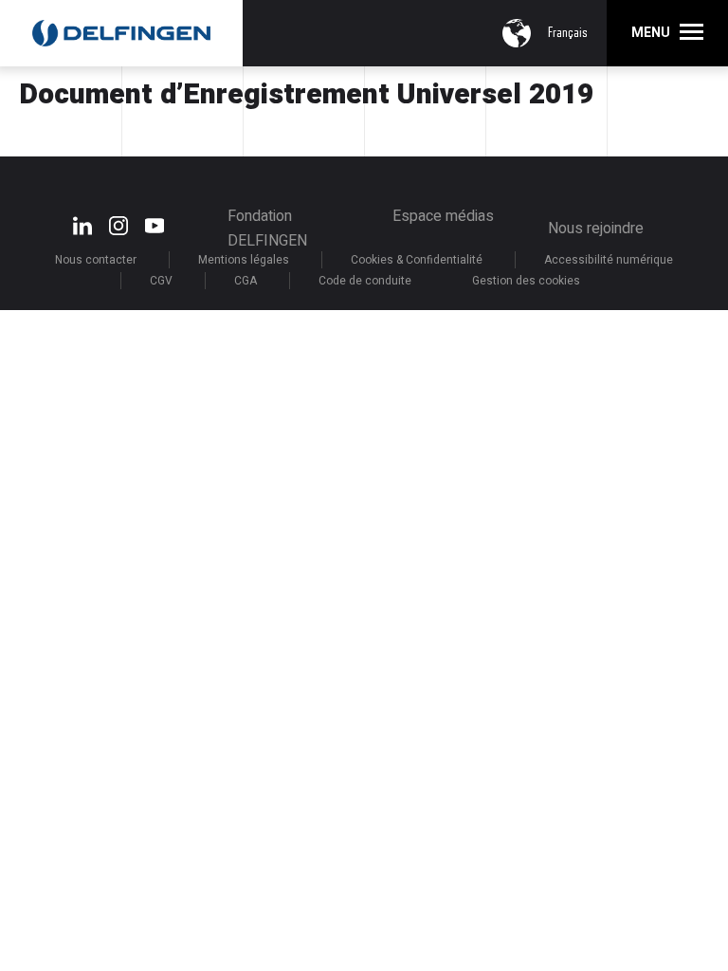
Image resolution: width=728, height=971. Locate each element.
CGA (245, 280)
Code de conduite (364, 280)
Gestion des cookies (526, 280)
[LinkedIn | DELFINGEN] (82, 231)
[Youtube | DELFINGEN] (154, 231)
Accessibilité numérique (608, 259)
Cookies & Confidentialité (416, 259)
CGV (161, 280)
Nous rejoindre (596, 228)
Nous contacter (95, 259)
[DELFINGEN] (121, 33)
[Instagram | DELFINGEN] (118, 231)
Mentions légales (243, 259)
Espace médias (443, 216)
